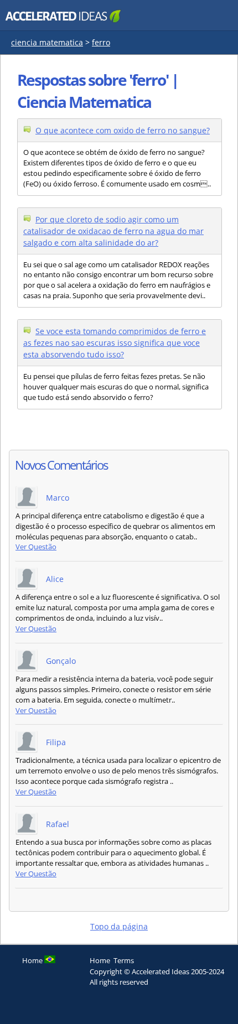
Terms (123, 960)
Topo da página (119, 926)
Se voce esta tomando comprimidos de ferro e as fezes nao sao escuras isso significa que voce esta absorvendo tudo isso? (114, 343)
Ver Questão (35, 547)
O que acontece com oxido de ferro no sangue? (122, 130)
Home (100, 960)
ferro (101, 42)
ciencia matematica (47, 42)
